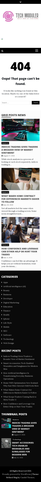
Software (7, 335)
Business (5, 143)
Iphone (6, 319)
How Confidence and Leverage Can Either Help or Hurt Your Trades (19, 251)
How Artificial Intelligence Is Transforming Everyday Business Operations (18, 376)
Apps (5, 282)
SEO (5, 331)
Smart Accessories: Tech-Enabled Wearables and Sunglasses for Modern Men (20, 366)
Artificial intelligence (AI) (14, 286)
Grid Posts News (13, 115)
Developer (8, 298)
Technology (8, 339)
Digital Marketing (11, 302)
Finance (6, 310)
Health (6, 315)
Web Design (8, 343)
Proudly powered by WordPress (16, 474)
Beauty (6, 290)
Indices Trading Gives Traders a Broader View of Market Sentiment (19, 149)
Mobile (6, 327)
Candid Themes (27, 477)
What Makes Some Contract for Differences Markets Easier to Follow (20, 198)
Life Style (7, 323)
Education (7, 306)
